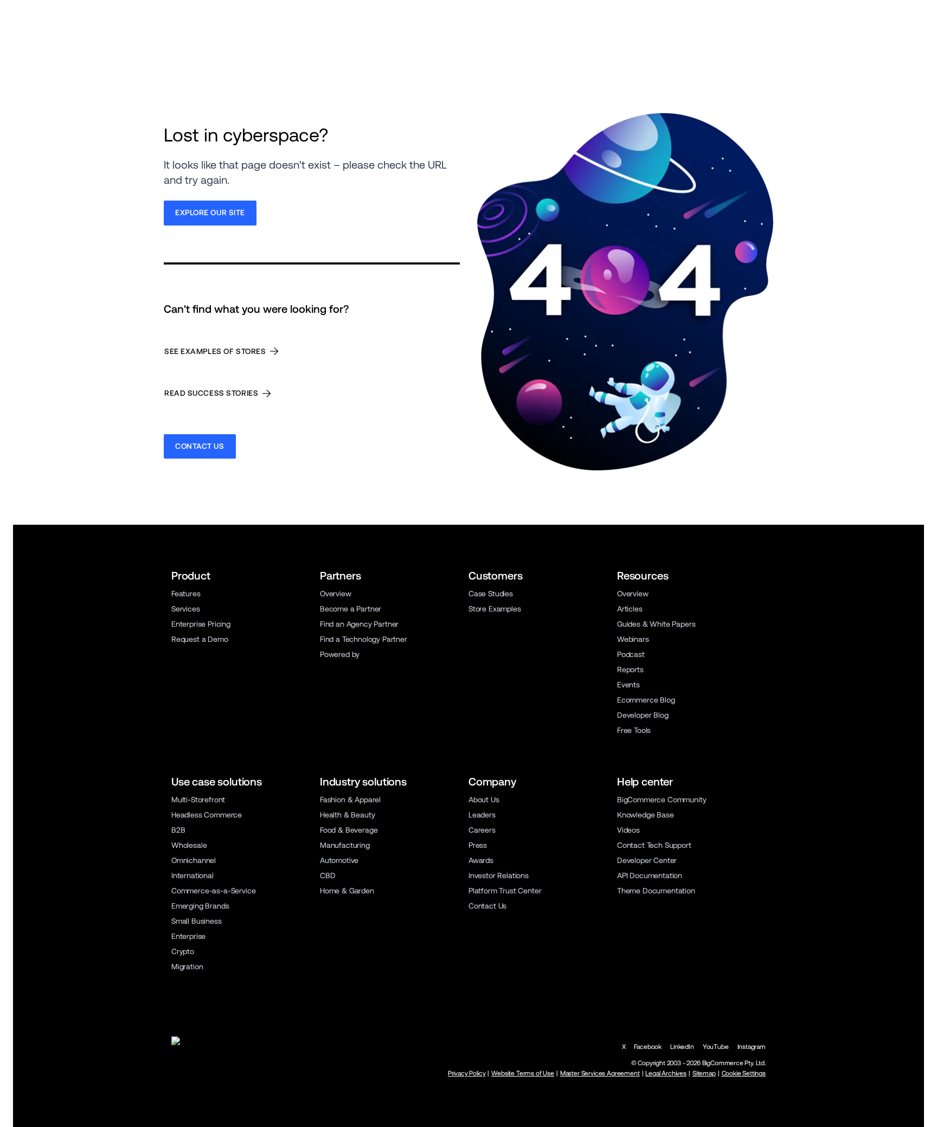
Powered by (340, 654)
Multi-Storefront (198, 799)
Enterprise (188, 936)
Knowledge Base (645, 814)
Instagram (751, 1047)
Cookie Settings (744, 1073)
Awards (480, 860)
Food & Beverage (348, 830)
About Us (483, 799)
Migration (187, 966)
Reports (630, 669)
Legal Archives (665, 1073)
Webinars (633, 639)
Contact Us (487, 905)
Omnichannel (193, 860)
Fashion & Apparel (350, 799)
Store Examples (494, 608)
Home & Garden (347, 890)
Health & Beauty (347, 814)
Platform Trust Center (504, 890)
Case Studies (490, 593)
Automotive (339, 860)
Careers (482, 830)
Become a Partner (350, 608)
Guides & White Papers (656, 624)
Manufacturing (345, 845)
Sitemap (704, 1073)
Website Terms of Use (522, 1073)
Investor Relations (498, 875)
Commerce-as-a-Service (213, 890)
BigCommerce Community (661, 799)
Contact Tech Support (654, 845)
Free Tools (634, 730)
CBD (328, 875)
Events (628, 684)
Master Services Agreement (600, 1073)
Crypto (182, 951)
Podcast (631, 654)
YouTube (716, 1047)
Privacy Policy (467, 1073)
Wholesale (189, 845)
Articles (630, 608)
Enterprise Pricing (200, 624)
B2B (178, 830)
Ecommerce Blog (646, 699)
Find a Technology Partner (363, 639)
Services (185, 608)
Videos (628, 830)
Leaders (482, 814)
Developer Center (647, 860)
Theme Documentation (656, 890)
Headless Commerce (206, 814)
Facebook (648, 1047)
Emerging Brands (200, 905)
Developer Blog (643, 715)
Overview (335, 593)
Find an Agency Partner (359, 624)
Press (477, 845)
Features (186, 593)
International (192, 875)
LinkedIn (682, 1047)
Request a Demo (199, 639)
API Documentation (649, 875)
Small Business (196, 921)
